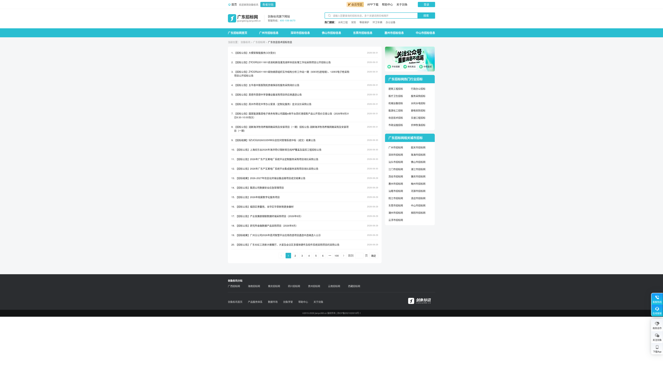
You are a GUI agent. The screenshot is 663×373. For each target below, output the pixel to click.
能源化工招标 (395, 110)
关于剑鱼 (401, 4)
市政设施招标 (395, 125)
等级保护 (364, 22)
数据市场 (273, 301)
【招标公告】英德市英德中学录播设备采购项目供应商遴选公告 (268, 94)
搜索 (426, 15)
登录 (426, 4)
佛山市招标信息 (331, 33)
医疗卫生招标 (395, 96)
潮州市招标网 (395, 212)
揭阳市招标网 (418, 212)
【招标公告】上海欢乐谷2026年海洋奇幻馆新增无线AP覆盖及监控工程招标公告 (278, 149)
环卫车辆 (377, 22)
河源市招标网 (418, 191)
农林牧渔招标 (418, 125)
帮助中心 (387, 4)
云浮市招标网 (395, 220)
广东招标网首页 (237, 33)
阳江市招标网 (395, 198)
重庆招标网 (274, 286)
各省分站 (267, 4)
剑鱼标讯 (245, 42)
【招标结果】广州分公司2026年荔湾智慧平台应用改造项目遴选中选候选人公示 (278, 235)
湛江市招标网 (418, 169)
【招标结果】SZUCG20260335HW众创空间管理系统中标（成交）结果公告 (275, 140)
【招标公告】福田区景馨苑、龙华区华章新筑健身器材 (265, 206)
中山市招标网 (418, 205)
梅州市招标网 (418, 183)
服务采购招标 (418, 96)
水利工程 (343, 22)
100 (337, 255)
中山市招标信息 (425, 33)
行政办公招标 (418, 88)
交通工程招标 (418, 117)
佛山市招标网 (418, 162)
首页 (234, 4)
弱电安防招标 (418, 110)
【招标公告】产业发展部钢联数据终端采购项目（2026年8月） (269, 216)
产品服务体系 (255, 301)
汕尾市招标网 (395, 191)
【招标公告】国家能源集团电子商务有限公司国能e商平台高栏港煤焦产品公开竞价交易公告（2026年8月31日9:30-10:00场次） (291, 115)
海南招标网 (254, 286)
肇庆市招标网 (418, 176)
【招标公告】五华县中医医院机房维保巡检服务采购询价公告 (266, 85)
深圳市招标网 (395, 154)
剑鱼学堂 (288, 301)
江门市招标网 (395, 169)
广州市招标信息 (268, 33)
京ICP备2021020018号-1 (349, 313)
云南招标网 (334, 286)
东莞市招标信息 (362, 33)
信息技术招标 (395, 117)
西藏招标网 (354, 286)
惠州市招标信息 (394, 33)
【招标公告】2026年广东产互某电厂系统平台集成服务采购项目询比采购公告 (277, 168)
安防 (353, 22)
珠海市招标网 (418, 154)
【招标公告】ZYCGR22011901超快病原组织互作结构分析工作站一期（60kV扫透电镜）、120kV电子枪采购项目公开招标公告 (291, 73)
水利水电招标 (418, 103)
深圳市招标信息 (300, 33)
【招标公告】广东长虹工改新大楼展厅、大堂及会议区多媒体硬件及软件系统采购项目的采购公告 (287, 244)
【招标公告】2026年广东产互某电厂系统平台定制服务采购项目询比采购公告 (277, 159)
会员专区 (356, 4)
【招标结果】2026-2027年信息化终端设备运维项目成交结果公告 (270, 178)
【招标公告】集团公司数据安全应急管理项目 (260, 187)
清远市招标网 (418, 198)
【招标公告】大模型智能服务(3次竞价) (255, 52)
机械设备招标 (395, 103)
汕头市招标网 (395, 162)
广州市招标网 (395, 147)
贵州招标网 (314, 286)
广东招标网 (259, 42)
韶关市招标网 (418, 147)
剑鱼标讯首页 (235, 301)
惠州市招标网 (395, 183)
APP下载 (372, 4)
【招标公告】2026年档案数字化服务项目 (258, 197)
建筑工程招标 (395, 88)
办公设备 (390, 22)
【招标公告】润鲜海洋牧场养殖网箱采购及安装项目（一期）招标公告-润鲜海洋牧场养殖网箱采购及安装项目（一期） (291, 128)
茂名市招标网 (395, 176)
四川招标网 (294, 286)
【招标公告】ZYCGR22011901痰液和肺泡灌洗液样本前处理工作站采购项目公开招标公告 (282, 62)
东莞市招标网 (395, 205)
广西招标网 (234, 286)
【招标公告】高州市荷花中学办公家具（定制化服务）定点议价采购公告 (272, 104)
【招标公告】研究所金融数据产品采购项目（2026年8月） (267, 225)
